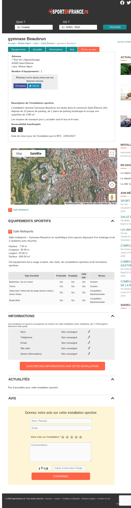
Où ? (66, 22)
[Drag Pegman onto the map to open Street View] (112, 197)
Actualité (37, 49)
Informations (56, 49)
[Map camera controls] (112, 184)
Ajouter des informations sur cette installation (62, 366)
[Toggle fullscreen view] (112, 153)
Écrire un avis (88, 49)
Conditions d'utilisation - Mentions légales (79, 499)
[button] (64, 174)
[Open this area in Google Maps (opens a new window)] (17, 202)
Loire (35, 43)
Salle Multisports (20, 210)
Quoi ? (20, 22)
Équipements (18, 49)
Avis (72, 49)
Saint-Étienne (47, 43)
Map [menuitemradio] (19, 153)
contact (57, 499)
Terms (113, 203)
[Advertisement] (86, 76)
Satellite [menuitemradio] (35, 153)
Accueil (11, 43)
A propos (48, 499)
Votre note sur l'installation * (46, 437)
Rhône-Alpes (24, 43)
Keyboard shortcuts (73, 203)
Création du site (103, 499)
